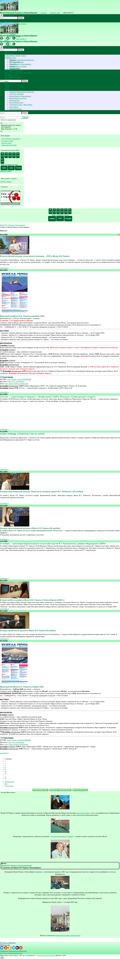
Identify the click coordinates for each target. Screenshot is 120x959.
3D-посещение (14, 62)
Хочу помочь (14, 75)
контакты (44, 13)
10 (5, 772)
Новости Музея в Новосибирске (11, 138)
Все (6, 784)
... (5, 763)
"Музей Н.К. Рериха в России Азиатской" (16, 865)
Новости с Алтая (6, 143)
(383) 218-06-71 (9, 15)
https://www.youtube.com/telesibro (16, 384)
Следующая (9, 786)
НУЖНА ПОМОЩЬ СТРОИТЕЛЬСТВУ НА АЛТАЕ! (22, 434)
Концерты (12, 64)
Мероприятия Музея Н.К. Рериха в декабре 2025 (22, 316)
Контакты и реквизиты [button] (8, 943)
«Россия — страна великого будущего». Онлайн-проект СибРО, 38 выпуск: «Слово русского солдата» (48, 397)
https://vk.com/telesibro (16, 381)
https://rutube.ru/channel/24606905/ (19, 379)
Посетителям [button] (9, 22)
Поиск (21, 18)
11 (5, 774)
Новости (12, 60)
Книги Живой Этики (16, 71)
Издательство (14, 100)
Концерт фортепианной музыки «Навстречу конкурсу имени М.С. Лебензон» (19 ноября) (41, 492)
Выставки (12, 58)
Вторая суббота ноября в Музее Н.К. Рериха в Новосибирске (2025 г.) (32, 600)
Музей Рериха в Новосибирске (20, 64)
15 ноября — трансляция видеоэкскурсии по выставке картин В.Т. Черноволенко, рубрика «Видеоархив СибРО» (53, 544)
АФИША (4, 168)
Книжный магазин (15, 77)
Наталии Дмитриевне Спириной (62, 836)
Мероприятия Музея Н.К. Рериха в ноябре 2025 (22, 687)
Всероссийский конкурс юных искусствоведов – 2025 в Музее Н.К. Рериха (35, 256)
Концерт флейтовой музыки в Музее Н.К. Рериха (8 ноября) (28, 631)
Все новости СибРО (7, 141)
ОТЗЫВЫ (18, 168)
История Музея (14, 68)
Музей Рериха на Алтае (17, 66)
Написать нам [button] (5, 945)
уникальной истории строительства (67, 935)
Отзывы (12, 66)
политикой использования (46, 955)
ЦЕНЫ (11, 168)
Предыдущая (9, 782)
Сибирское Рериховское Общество (21, 60)
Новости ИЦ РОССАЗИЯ (8, 145)
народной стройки (83, 813)
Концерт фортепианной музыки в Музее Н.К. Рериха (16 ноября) (30, 528)
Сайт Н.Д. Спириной (16, 94)
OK (2, 958)
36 (5, 778)
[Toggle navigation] (1, 15)
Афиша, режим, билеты (17, 56)
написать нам (55, 13)
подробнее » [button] (4, 268)
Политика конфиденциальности (11, 953)
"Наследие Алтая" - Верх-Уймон (20, 73)
